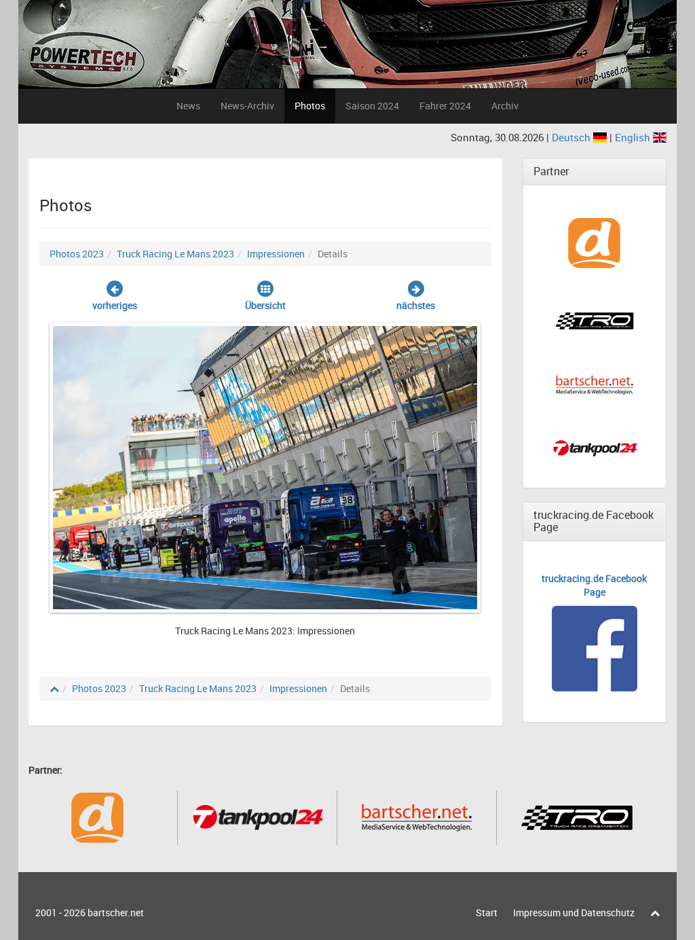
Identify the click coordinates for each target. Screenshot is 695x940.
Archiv (505, 105)
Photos (310, 105)
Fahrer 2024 (445, 105)
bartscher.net (116, 912)
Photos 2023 (77, 253)
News (188, 105)
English (634, 137)
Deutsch (572, 137)
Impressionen (276, 253)
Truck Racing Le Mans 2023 (175, 253)
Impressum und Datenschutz (574, 912)
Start (486, 912)
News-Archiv (247, 105)
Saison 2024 (372, 105)
